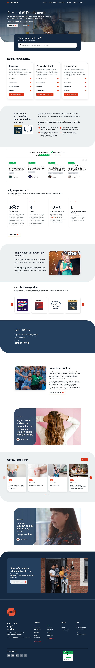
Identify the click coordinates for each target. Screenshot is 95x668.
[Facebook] (21, 655)
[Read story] (47, 427)
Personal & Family (65, 629)
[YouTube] (12, 655)
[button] (85, 2)
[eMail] (8, 655)
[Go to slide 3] (48, 32)
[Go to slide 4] (49, 32)
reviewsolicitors (53, 217)
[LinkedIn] (17, 655)
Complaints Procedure (81, 629)
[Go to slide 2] (46, 32)
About (80, 2)
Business (44, 2)
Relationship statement (81, 634)
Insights (74, 2)
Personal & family (52, 2)
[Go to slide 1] (45, 32)
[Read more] (16, 478)
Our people (69, 2)
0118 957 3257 (38, 641)
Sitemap (78, 632)
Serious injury (61, 2)
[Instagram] (25, 655)
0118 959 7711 (22, 343)
